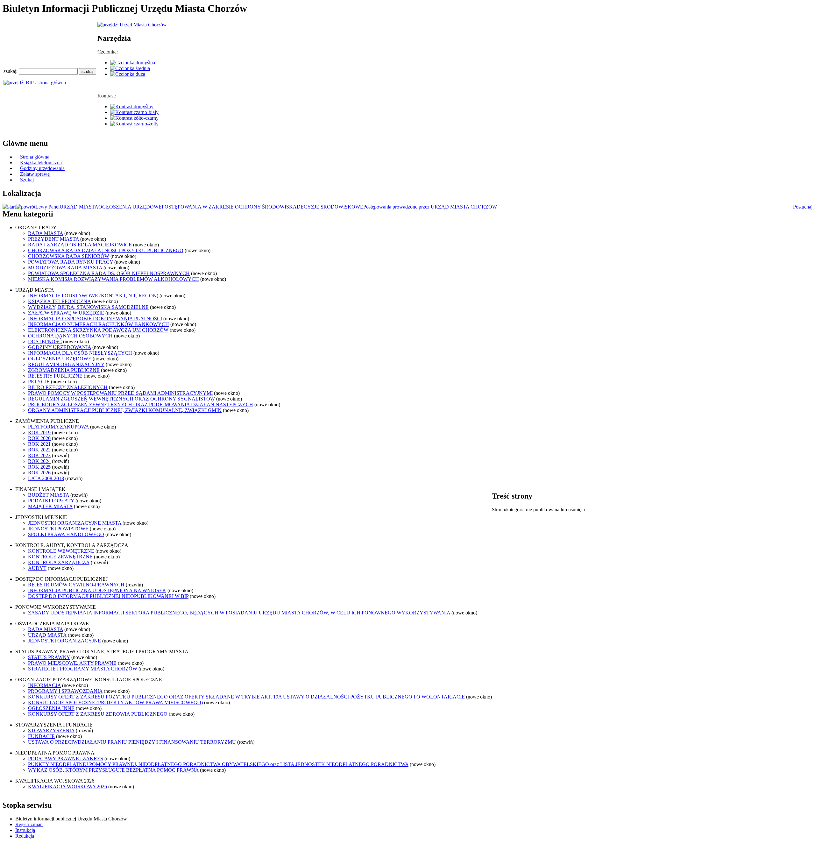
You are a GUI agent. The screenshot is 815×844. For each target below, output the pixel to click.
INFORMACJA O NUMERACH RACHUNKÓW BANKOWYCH (98, 324)
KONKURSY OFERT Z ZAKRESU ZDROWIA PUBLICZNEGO (97, 714)
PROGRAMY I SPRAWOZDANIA (65, 691)
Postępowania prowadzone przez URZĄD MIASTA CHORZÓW (430, 206)
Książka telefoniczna (41, 162)
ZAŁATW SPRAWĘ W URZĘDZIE (66, 313)
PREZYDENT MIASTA (53, 239)
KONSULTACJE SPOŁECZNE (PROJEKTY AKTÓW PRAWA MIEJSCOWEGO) (115, 702)
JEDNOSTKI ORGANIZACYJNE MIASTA (74, 523)
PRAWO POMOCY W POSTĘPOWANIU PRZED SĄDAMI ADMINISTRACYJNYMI (120, 393)
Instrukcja (25, 830)
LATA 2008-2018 (46, 478)
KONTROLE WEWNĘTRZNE (61, 551)
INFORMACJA (44, 685)
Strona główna (34, 157)
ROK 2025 (39, 467)
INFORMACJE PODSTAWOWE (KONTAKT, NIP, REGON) (93, 295)
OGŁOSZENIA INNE (51, 708)
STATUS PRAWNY (49, 657)
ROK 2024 (39, 461)
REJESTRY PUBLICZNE (55, 376)
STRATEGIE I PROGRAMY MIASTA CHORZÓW (82, 668)
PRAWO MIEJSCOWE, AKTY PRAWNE (72, 663)
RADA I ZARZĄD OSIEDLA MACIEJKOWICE (80, 244)
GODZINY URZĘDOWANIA (59, 347)
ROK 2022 (39, 449)
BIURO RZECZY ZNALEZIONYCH (68, 387)
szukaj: (11, 71)
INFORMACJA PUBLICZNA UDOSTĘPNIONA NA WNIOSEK (97, 590)
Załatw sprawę (35, 174)
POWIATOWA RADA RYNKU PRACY (70, 262)
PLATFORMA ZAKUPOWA (58, 426)
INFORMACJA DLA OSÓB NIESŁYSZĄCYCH (80, 353)
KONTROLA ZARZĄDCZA (58, 562)
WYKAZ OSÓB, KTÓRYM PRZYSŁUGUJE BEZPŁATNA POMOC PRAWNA (113, 770)
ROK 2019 (39, 432)
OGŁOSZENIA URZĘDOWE (130, 206)
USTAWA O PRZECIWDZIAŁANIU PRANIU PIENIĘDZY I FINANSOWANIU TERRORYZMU (132, 742)
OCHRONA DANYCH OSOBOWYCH (70, 335)
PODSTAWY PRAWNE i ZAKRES (65, 758)
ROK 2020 (39, 438)
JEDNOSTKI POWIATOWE (58, 528)
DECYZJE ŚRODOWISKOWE (330, 206)
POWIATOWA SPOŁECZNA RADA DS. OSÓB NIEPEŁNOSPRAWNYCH (109, 273)
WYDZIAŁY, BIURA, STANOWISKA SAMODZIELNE (88, 307)
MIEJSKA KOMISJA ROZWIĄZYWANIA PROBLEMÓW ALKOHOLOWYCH (113, 279)
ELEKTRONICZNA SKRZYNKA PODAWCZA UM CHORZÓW (98, 330)
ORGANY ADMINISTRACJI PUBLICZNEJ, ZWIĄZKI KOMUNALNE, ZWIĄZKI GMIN (125, 410)
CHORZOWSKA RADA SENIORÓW (68, 256)
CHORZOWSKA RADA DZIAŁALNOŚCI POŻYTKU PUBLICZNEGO (105, 250)
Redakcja (24, 836)
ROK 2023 (39, 455)
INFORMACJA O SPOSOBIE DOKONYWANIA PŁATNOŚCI (95, 318)
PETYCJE (39, 381)
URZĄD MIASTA (79, 206)
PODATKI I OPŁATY (51, 500)
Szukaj (27, 179)
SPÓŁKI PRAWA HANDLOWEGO (66, 534)
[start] (9, 206)
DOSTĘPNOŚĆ (45, 341)
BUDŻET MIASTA (48, 495)
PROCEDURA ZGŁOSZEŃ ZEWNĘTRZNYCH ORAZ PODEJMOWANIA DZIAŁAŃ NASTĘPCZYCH (140, 404)
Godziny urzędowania (42, 168)
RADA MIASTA (45, 233)
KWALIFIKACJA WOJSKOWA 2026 (67, 786)
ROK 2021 (39, 444)
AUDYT (37, 568)
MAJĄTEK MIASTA (50, 506)
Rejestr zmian (29, 824)
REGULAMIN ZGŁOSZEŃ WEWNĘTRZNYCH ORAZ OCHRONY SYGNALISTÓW (121, 398)
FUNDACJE (41, 736)
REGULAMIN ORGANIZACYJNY (66, 364)
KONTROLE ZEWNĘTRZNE (60, 556)
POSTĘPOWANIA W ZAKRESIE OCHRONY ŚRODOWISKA (229, 206)
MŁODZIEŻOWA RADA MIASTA (65, 267)
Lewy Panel (47, 206)
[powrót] (25, 206)
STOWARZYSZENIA (51, 730)
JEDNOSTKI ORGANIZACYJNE (64, 640)
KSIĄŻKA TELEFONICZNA (59, 301)
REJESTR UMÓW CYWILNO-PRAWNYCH (76, 584)
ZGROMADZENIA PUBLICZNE (64, 370)
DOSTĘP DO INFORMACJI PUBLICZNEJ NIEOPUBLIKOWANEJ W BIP (108, 596)
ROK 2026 (39, 472)
